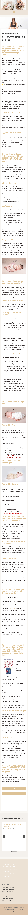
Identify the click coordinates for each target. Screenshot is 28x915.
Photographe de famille (8, 898)
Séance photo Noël (7, 900)
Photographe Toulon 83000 (10, 869)
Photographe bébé (6, 893)
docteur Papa (12, 608)
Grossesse (12, 31)
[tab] (11, 851)
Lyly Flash (6, 43)
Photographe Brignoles (8, 861)
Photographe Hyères (8, 876)
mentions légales (11, 911)
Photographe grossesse (8, 887)
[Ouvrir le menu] (14, 12)
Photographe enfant (7, 896)
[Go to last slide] (4, 836)
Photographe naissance (8, 889)
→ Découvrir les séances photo (9, 110)
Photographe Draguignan (9, 866)
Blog (3, 31)
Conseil (7, 31)
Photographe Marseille (8, 864)
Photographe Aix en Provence (10, 874)
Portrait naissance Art (7, 891)
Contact (19, 911)
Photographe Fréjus (8, 871)
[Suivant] (24, 836)
